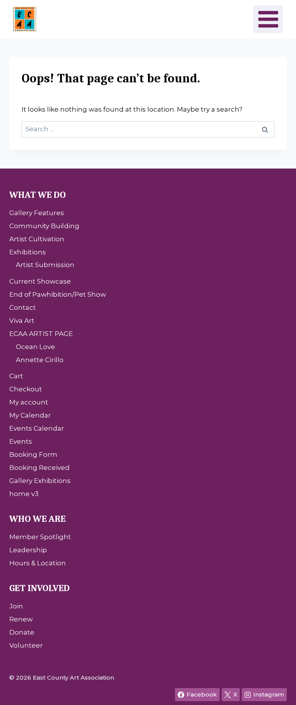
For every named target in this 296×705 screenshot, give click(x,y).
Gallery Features (36, 213)
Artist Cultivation (36, 239)
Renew (21, 619)
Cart (16, 376)
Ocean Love (35, 347)
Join (16, 606)
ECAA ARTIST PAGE (41, 333)
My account (28, 402)
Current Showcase (40, 281)
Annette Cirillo (40, 360)
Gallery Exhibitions (40, 480)
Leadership (28, 550)
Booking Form (33, 454)
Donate (21, 632)
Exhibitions (27, 252)
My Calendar (30, 415)
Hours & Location (37, 563)
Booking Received (39, 467)
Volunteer (26, 645)
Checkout (25, 389)
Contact (22, 307)
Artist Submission (45, 265)
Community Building (44, 226)
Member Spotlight (40, 537)
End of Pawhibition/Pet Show (57, 294)
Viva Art (21, 320)
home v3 (24, 494)
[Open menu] (268, 19)
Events (20, 441)
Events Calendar (36, 428)
